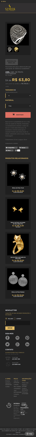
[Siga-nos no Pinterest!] (27, 338)
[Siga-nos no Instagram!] (17, 338)
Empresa (7, 381)
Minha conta (25, 382)
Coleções (16, 384)
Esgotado (20, 114)
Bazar (15, 396)
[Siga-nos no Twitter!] (7, 344)
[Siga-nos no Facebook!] (7, 338)
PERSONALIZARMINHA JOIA (11, 62)
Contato (7, 386)
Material (9, 100)
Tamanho (9, 90)
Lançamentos (17, 388)
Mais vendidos (17, 386)
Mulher (10, 318)
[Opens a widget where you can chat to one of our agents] (29, 434)
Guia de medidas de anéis (11, 92)
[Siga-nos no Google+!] (17, 344)
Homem (18, 318)
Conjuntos (16, 394)
